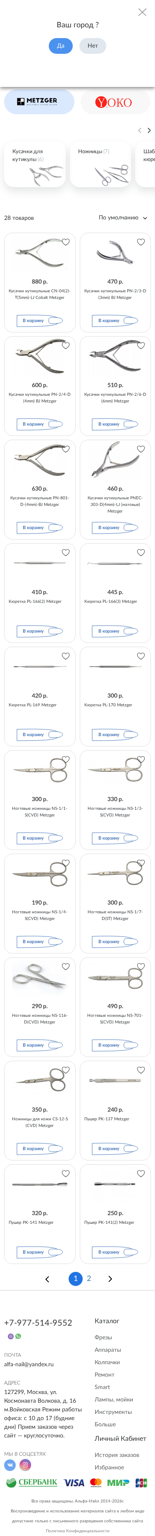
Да (60, 46)
